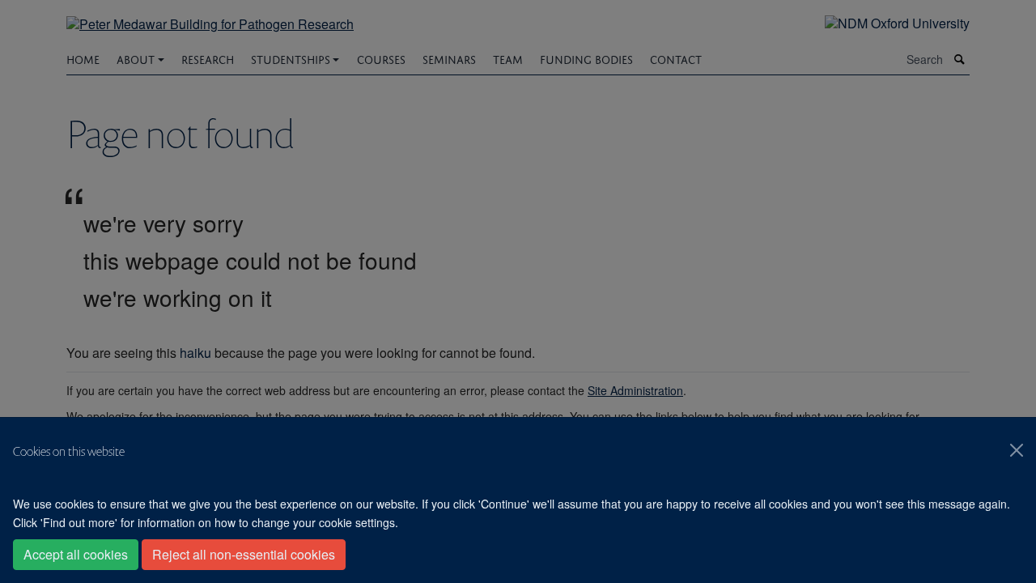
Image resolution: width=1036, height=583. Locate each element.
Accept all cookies (75, 554)
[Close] (1017, 450)
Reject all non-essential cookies (243, 554)
